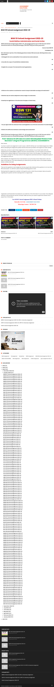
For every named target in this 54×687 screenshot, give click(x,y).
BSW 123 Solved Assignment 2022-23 (12, 495)
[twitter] (47, 1)
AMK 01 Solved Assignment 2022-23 (12, 477)
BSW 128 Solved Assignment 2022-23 (12, 486)
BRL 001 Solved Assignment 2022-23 (12, 459)
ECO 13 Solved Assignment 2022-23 (12, 461)
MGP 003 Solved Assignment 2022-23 (12, 591)
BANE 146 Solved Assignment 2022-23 (12, 376)
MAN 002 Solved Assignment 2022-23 (12, 547)
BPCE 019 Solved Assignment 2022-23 (12, 513)
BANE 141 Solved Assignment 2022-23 (12, 383)
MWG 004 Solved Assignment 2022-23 (12, 562)
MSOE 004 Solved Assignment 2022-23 (13, 596)
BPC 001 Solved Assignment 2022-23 (12, 531)
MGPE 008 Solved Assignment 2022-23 (12, 582)
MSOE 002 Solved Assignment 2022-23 (12, 600)
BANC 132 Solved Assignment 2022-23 (12, 403)
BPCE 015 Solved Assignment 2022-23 (12, 519)
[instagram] (50, 1)
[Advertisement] (27, 15)
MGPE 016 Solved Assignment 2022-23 (12, 567)
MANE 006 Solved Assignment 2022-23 (12, 535)
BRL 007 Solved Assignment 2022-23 (12, 450)
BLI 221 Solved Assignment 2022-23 (12, 437)
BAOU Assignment (5, 356)
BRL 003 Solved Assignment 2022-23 (12, 455)
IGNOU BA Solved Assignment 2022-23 (43, 356)
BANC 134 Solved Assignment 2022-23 (12, 399)
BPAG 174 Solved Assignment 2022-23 (12, 424)
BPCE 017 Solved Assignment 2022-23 (12, 517)
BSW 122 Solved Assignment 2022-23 (12, 497)
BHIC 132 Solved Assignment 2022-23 (12, 396)
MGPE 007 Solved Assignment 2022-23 (12, 584)
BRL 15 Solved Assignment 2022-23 (11, 439)
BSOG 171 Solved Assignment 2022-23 (12, 419)
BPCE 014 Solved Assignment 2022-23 (12, 520)
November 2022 (8, 370)
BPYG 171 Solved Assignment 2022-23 (12, 408)
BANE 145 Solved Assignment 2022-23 (12, 377)
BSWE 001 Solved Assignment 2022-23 (12, 509)
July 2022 (6, 608)
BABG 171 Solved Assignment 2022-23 (12, 410)
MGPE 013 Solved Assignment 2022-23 (12, 573)
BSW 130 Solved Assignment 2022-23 (12, 482)
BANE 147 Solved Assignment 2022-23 (12, 374)
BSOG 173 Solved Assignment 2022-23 (12, 417)
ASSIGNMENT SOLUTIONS (24, 7)
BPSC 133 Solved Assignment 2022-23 (12, 387)
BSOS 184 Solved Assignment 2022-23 (12, 414)
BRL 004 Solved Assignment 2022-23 (12, 453)
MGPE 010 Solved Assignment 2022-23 (12, 578)
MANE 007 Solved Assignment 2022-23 (12, 533)
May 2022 (6, 611)
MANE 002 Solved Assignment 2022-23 (12, 542)
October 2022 (7, 372)
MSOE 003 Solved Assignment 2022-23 (12, 598)
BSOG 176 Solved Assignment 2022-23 (12, 415)
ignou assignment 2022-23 (10, 27)
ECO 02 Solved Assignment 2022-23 (12, 471)
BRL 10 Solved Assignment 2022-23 (11, 446)
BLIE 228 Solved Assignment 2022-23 (12, 430)
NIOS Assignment (16, 358)
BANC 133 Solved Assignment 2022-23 (12, 401)
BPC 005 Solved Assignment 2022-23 (12, 526)
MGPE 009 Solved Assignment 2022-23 (12, 580)
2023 (4, 367)
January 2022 (7, 617)
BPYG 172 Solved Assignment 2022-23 (12, 406)
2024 (4, 365)
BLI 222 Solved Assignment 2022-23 (12, 435)
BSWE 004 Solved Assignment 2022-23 (13, 506)
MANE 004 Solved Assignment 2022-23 (13, 538)
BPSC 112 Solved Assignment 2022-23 (26, 225)
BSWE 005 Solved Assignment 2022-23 (12, 502)
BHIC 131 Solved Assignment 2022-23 (12, 397)
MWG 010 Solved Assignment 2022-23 (12, 555)
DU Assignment (14, 356)
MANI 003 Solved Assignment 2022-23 (12, 546)
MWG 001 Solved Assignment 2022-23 (12, 565)
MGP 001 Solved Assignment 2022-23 (12, 594)
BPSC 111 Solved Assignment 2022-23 (43, 225)
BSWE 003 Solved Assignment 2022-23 (12, 504)
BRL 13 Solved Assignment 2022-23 (11, 441)
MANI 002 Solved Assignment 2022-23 (12, 551)
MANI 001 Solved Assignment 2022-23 (12, 553)
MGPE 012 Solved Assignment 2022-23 (12, 575)
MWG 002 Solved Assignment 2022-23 (12, 564)
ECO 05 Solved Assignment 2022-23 (12, 468)
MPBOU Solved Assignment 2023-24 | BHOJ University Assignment (16, 320)
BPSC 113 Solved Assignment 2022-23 (8, 225)
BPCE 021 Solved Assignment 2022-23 (12, 511)
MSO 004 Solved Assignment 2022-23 (12, 603)
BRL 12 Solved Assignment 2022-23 (11, 443)
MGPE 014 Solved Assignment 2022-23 (12, 571)
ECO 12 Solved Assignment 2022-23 (12, 462)
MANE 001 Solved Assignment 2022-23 (12, 544)
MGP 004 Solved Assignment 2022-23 (12, 589)
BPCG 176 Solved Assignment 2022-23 (12, 421)
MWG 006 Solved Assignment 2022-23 (12, 560)
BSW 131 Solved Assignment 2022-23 (12, 480)
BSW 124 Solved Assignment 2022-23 (12, 493)
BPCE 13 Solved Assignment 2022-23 (12, 522)
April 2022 (6, 613)
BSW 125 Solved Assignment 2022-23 (12, 491)
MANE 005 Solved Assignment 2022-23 (12, 537)
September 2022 (8, 606)
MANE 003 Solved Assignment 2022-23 (12, 540)
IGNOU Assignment (30, 356)
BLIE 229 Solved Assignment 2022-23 (12, 428)
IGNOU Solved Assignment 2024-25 (9, 325)
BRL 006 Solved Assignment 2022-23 (12, 452)
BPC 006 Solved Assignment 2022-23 (12, 524)
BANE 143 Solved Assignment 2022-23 (12, 381)
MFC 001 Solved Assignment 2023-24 (16, 272)
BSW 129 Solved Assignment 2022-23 (12, 484)
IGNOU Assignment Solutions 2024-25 (17, 659)
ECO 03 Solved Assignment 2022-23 (12, 470)
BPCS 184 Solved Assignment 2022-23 (12, 426)
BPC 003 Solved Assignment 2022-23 (12, 528)
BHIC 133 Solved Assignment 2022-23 (12, 394)
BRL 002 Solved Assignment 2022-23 (12, 457)
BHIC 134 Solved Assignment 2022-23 (12, 392)
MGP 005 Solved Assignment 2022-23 (12, 587)
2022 (4, 369)
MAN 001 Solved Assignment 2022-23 (12, 549)
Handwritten (21, 356)
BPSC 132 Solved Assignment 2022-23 (12, 388)
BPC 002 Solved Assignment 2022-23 (12, 529)
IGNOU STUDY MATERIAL (6, 358)
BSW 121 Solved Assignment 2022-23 (12, 499)
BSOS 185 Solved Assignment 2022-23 (12, 412)
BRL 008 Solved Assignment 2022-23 (12, 448)
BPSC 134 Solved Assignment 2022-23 (12, 385)
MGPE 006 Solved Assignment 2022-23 (12, 585)
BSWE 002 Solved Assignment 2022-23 (12, 508)
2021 (4, 619)
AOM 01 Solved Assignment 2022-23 (12, 475)
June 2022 (6, 609)
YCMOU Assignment (35, 358)
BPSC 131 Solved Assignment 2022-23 (12, 390)
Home (2, 23)
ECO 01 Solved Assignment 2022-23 (12, 473)
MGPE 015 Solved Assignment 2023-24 (16, 284)
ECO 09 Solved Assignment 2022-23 (12, 464)
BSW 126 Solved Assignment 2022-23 (12, 490)
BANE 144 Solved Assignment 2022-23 (12, 379)
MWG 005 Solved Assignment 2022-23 (12, 558)
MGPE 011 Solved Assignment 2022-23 (12, 576)
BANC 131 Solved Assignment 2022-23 (12, 405)
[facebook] (45, 1)
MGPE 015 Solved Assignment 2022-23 (12, 569)
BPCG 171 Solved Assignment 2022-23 (12, 423)
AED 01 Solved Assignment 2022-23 (12, 479)
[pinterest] (52, 1)
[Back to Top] (52, 685)
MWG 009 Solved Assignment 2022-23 (12, 556)
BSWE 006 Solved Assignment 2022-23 (12, 500)
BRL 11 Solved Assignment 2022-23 (11, 444)
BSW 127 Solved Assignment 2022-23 (12, 488)
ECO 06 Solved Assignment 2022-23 (12, 466)
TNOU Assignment (25, 358)
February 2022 (7, 615)
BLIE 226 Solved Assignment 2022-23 (12, 432)
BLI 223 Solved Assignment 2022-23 (12, 434)
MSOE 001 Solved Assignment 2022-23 (12, 602)
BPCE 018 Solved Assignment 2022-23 (12, 515)
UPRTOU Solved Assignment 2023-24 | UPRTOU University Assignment (17, 322)
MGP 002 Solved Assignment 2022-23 (12, 593)
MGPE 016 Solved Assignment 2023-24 (16, 278)
